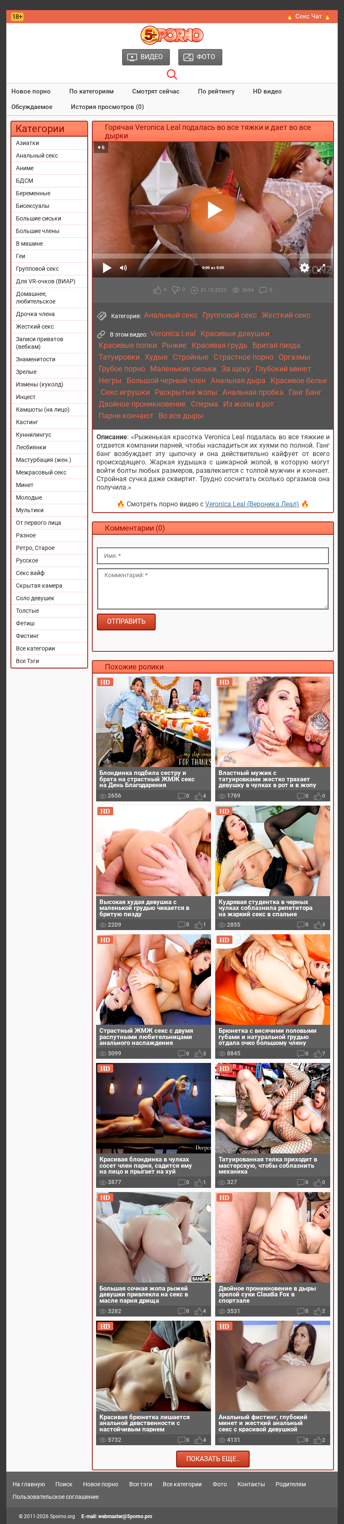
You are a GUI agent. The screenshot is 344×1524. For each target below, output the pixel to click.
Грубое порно (122, 369)
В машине (29, 243)
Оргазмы (294, 357)
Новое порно (31, 91)
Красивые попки (128, 345)
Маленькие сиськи (183, 369)
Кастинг (27, 422)
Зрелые (26, 371)
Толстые (27, 610)
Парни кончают (126, 416)
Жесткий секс (35, 326)
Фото (220, 1484)
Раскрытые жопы (186, 392)
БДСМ (24, 180)
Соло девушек (35, 598)
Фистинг (27, 635)
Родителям (291, 1484)
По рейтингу (216, 91)
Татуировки (119, 357)
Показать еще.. (213, 1459)
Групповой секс (37, 268)
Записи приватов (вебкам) (39, 343)
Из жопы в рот (248, 404)
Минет (25, 485)
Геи (20, 256)
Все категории (35, 648)
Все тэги (140, 1484)
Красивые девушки (235, 333)
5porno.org (62, 1516)
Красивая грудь (220, 345)
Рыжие (174, 345)
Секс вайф (30, 573)
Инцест (26, 397)
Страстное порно (244, 357)
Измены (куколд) (39, 384)
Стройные (190, 357)
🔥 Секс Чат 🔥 (308, 16)
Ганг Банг (305, 392)
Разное (26, 535)
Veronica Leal (172, 333)
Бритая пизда (276, 345)
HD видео (267, 91)
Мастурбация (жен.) (43, 459)
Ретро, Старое (35, 547)
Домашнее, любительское (35, 297)
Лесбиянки (31, 447)
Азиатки (27, 143)
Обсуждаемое (31, 107)
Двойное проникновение (142, 404)
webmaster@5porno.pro (125, 1516)
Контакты (251, 1484)
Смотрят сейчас (156, 91)
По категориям (91, 91)
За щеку (236, 369)
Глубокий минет (283, 369)
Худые (156, 357)
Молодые (29, 497)
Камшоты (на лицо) (43, 409)
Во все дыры (181, 416)
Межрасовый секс (41, 472)
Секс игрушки (125, 392)
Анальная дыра (238, 380)
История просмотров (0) (107, 107)
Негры (110, 380)
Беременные (33, 193)
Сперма (204, 404)
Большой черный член (166, 380)
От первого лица (38, 522)
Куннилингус (33, 434)
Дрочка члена (35, 314)
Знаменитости (35, 359)
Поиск (64, 1484)
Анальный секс (37, 155)
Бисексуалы (33, 205)
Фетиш (25, 623)
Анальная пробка (253, 392)
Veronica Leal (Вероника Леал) (252, 504)
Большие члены (38, 231)
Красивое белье (299, 380)
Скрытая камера (39, 585)
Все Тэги (27, 661)
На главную (29, 1484)
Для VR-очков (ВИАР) (46, 281)
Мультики (30, 510)
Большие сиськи (38, 218)
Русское (27, 560)
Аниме (25, 168)
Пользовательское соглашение (56, 1496)
